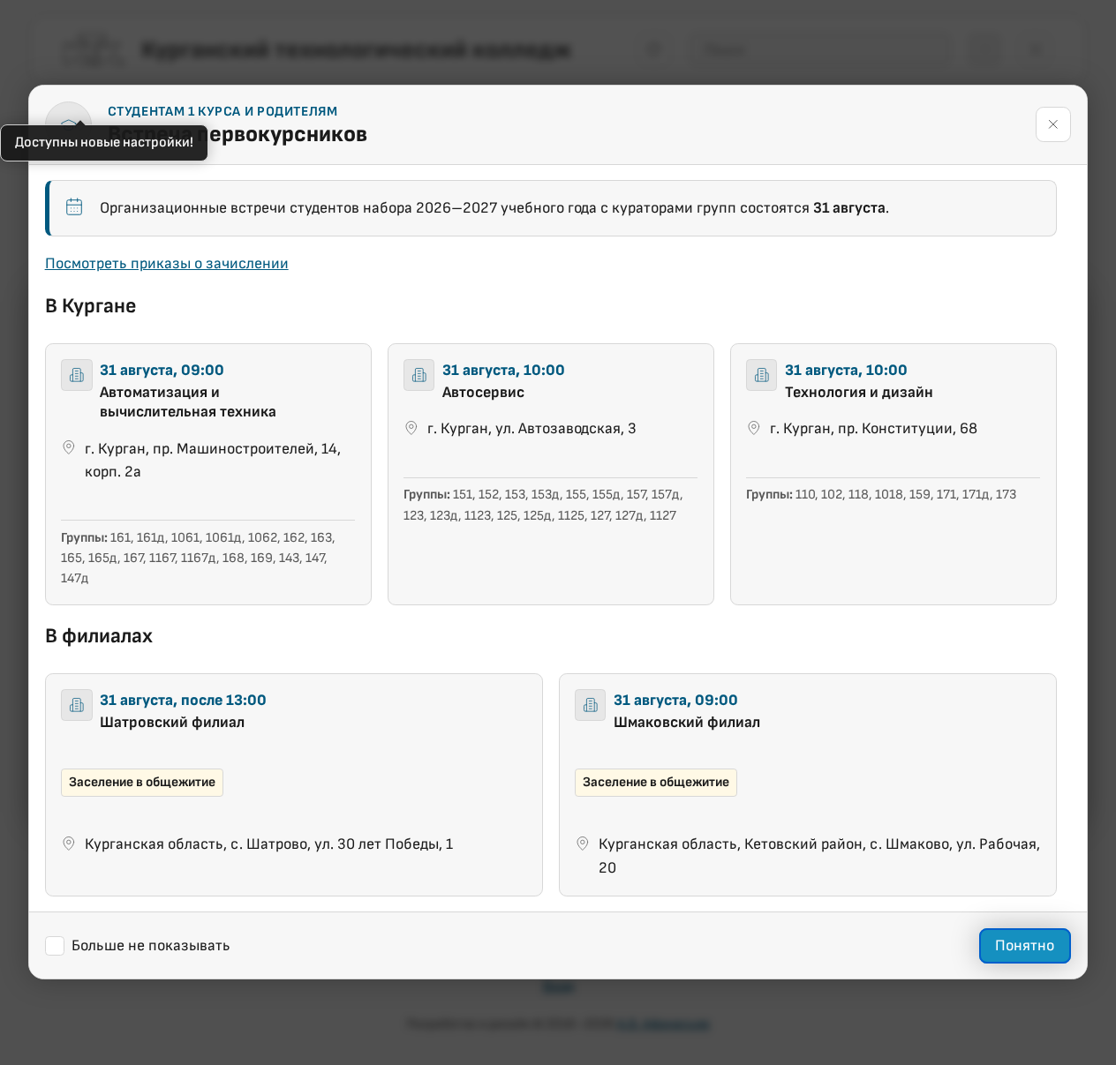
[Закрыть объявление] (1053, 125)
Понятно (1025, 946)
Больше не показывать (151, 945)
